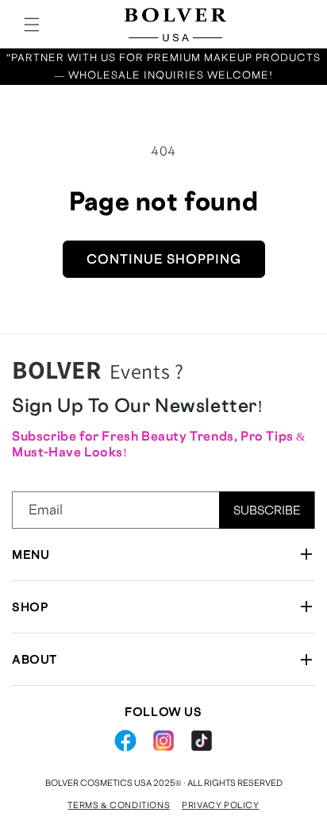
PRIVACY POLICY (220, 805)
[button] (31, 24)
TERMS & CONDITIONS (118, 805)
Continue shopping (164, 259)
